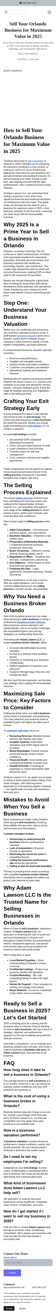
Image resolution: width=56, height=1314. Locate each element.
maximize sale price (18, 730)
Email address (10, 1257)
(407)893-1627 (30, 3)
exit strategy (35, 426)
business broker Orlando (31, 622)
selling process (24, 498)
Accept (9, 1308)
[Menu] (49, 12)
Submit (12, 1273)
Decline (22, 1308)
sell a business (35, 161)
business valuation (27, 335)
